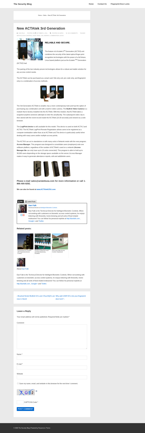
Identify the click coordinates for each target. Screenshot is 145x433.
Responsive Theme (44, 428)
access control (26, 35)
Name (19, 354)
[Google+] (24, 215)
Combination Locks (57, 35)
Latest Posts (31, 201)
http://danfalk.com (73, 218)
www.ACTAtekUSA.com (46, 189)
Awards (46, 35)
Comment (20, 323)
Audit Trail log (38, 35)
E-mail (19, 364)
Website (20, 374)
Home (91, 4)
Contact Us (102, 4)
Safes (61, 33)
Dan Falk (32, 205)
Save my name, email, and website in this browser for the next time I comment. (48, 383)
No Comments (73, 33)
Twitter (41, 221)
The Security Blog (23, 4)
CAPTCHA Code (30, 402)
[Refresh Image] (36, 390)
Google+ (31, 221)
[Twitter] (21, 215)
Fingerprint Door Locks (120, 4)
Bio (21, 201)
